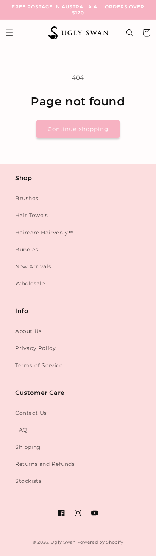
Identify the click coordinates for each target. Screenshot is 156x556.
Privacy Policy (35, 348)
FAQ (21, 430)
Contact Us (31, 413)
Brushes (26, 198)
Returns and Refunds (45, 464)
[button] (9, 33)
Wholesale (30, 283)
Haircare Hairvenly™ (44, 232)
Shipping (28, 447)
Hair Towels (31, 215)
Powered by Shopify (100, 542)
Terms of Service (39, 365)
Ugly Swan (63, 542)
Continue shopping (78, 128)
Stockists (28, 480)
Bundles (26, 249)
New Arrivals (33, 266)
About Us (28, 331)
